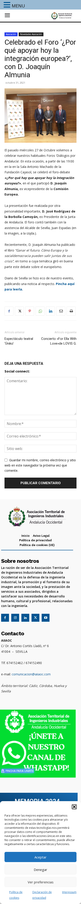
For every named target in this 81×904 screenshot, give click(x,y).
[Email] (60, 311)
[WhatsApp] (40, 311)
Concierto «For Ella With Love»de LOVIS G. (58, 341)
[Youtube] (46, 618)
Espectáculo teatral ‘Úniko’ (18, 341)
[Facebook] (9, 311)
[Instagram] (15, 618)
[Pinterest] (29, 311)
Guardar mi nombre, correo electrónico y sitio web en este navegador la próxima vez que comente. (40, 465)
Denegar (40, 869)
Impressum (69, 892)
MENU (18, 6)
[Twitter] (19, 311)
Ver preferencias (41, 882)
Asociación (11, 34)
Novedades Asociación (31, 34)
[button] (74, 807)
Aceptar (40, 857)
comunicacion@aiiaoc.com (31, 674)
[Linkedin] (50, 311)
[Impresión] (71, 311)
